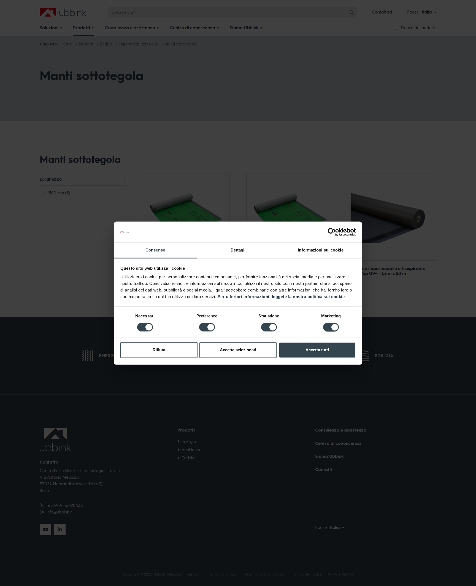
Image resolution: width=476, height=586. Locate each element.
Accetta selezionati (238, 350)
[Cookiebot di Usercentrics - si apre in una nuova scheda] (332, 232)
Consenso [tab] (155, 250)
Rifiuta (159, 350)
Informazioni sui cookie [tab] (320, 250)
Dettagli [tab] (238, 250)
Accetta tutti (317, 350)
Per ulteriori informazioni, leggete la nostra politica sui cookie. (282, 297)
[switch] (207, 327)
